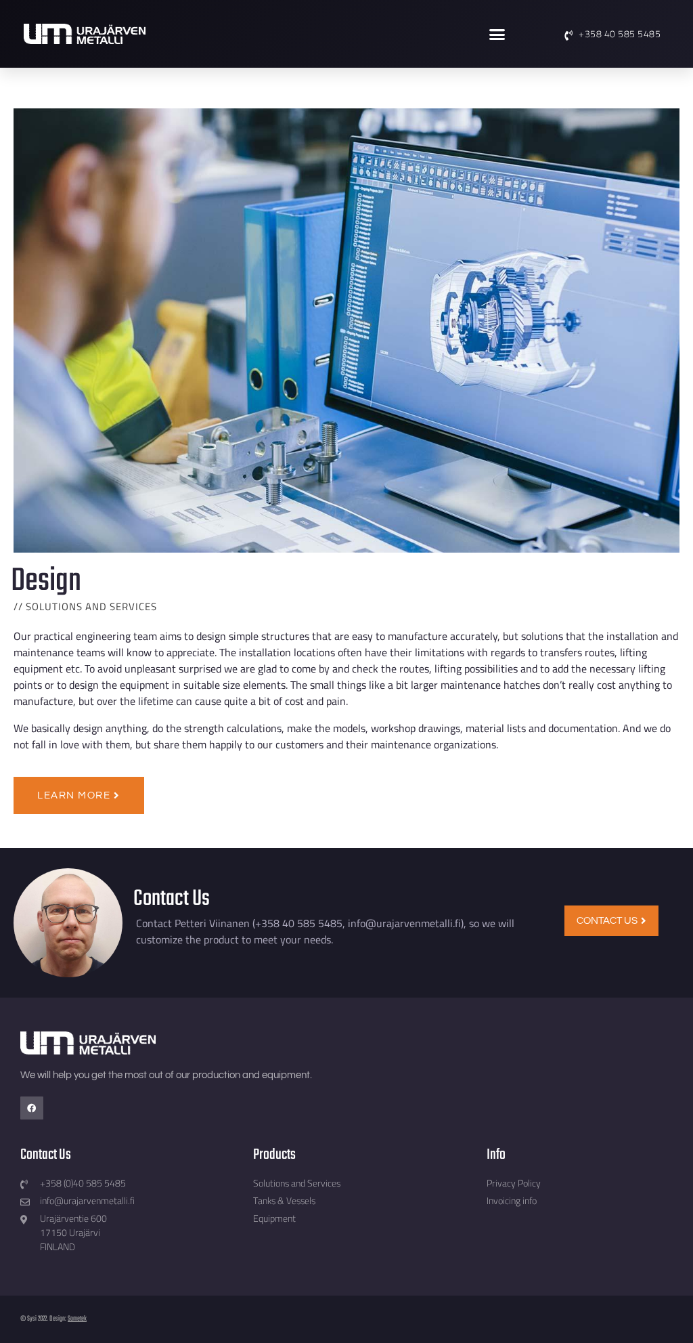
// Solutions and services (85, 606)
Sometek (77, 1319)
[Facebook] (31, 1108)
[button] (497, 34)
